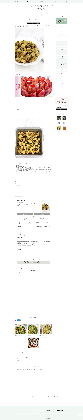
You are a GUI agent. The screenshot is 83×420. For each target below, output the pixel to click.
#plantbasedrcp (39, 262)
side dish (34, 352)
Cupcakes (62, 51)
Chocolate (62, 47)
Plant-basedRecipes (20, 202)
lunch (58, 84)
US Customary (39, 226)
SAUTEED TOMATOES (21, 346)
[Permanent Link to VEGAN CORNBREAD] (43, 337)
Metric (44, 226)
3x (49, 226)
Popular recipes (62, 61)
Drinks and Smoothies (62, 54)
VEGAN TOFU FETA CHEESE (21, 334)
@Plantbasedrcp (32, 262)
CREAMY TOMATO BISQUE (64, 132)
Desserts (61, 52)
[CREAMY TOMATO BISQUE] (64, 128)
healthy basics (63, 80)
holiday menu (60, 82)
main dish (63, 84)
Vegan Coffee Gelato (64, 123)
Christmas (62, 49)
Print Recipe (37, 23)
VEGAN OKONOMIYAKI (46, 334)
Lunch (62, 58)
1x (46, 226)
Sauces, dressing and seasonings (62, 64)
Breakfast (62, 45)
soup (58, 87)
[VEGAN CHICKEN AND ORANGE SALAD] (59, 128)
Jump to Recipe (31, 23)
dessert (62, 78)
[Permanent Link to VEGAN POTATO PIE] (18, 337)
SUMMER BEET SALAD (33, 334)
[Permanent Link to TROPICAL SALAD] (31, 337)
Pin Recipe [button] (43, 214)
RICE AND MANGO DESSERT (59, 123)
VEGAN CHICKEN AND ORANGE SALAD (21, 331)
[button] (17, 207)
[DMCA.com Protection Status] (48, 418)
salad (58, 85)
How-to (62, 56)
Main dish (22, 352)
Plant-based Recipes (41, 6)
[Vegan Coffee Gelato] (64, 118)
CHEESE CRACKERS (37, 366)
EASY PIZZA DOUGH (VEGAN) (33, 346)
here (36, 100)
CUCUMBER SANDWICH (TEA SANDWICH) (46, 346)
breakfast (63, 76)
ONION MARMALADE (29, 366)
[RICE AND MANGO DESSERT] (59, 118)
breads (58, 76)
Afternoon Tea (61, 42)
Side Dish (25, 352)
